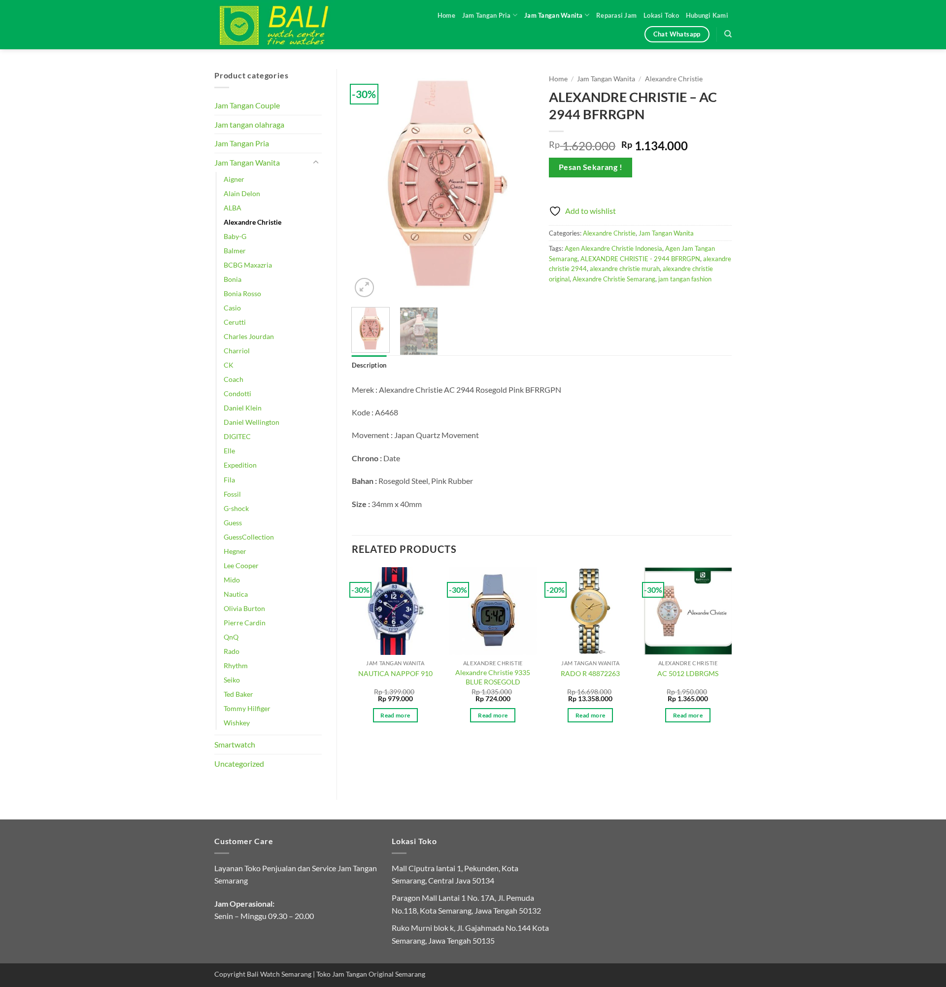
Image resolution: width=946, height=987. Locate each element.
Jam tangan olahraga (249, 124)
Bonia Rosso (242, 293)
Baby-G (235, 236)
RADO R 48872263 (590, 673)
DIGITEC (237, 436)
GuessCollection (249, 537)
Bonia (232, 279)
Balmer (235, 250)
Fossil (232, 494)
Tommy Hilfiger (247, 708)
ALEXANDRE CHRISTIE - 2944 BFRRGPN (640, 259)
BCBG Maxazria (248, 265)
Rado (231, 651)
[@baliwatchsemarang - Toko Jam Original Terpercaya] (283, 24)
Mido (232, 580)
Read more (395, 715)
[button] (364, 287)
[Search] (728, 34)
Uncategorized (239, 763)
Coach (233, 379)
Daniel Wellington (251, 422)
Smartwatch (234, 744)
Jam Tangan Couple (247, 105)
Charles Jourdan (249, 336)
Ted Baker (238, 694)
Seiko (232, 680)
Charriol (237, 350)
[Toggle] (316, 163)
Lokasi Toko (661, 15)
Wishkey (237, 722)
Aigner (234, 179)
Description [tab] (369, 365)
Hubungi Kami (707, 15)
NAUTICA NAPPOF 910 (395, 673)
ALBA (232, 208)
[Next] (518, 184)
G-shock (236, 508)
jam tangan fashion (684, 279)
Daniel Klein (243, 408)
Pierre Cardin (245, 622)
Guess (233, 522)
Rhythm (236, 665)
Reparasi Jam (616, 15)
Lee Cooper (241, 565)
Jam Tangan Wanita (553, 15)
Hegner (235, 551)
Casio (232, 308)
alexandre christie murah (625, 268)
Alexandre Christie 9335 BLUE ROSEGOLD (492, 677)
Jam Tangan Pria (486, 15)
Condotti (237, 393)
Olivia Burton (244, 608)
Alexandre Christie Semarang (614, 279)
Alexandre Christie (252, 222)
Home (446, 15)
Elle (229, 450)
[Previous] (367, 184)
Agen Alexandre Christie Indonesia (613, 248)
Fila (229, 480)
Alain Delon (242, 193)
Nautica (236, 594)
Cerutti (235, 322)
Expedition (240, 465)
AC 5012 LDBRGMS (687, 673)
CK (229, 365)
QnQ (231, 637)
